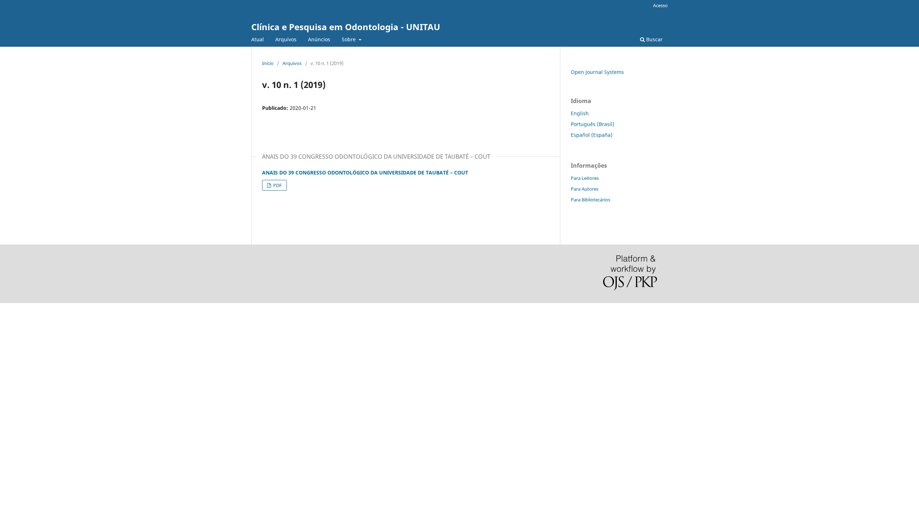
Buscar (654, 39)
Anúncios (319, 39)
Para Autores (584, 189)
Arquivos (286, 39)
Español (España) (591, 134)
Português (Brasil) (592, 124)
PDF (277, 185)
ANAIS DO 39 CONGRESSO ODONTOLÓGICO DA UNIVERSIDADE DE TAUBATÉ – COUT (365, 172)
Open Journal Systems (597, 72)
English (580, 113)
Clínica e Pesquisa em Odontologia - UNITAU (345, 27)
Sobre (349, 39)
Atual (257, 39)
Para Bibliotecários (590, 199)
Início (268, 63)
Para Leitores (585, 178)
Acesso (660, 5)
